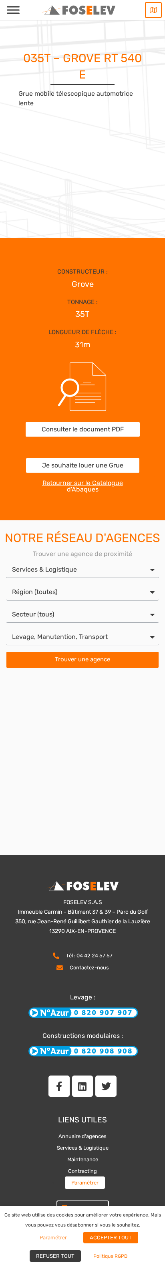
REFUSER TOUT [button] (55, 1256)
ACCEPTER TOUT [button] (111, 1238)
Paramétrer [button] (85, 1183)
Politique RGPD (110, 1256)
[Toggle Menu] (13, 10)
